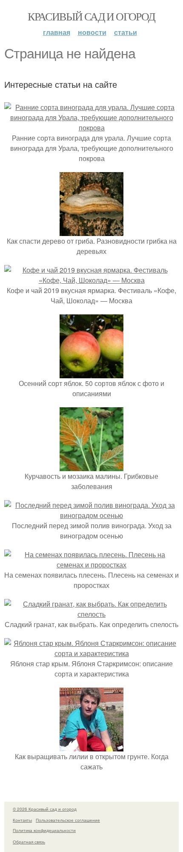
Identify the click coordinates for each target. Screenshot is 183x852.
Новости (92, 32)
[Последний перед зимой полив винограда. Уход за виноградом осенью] (91, 515)
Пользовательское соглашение (68, 820)
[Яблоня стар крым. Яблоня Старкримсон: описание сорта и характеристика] (91, 653)
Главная (56, 32)
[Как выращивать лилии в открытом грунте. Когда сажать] (91, 746)
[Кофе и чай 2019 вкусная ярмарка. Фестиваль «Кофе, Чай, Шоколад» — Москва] (91, 280)
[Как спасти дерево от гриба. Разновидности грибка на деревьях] (91, 231)
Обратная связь (29, 842)
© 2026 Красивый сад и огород (45, 809)
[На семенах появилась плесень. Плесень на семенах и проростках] (91, 565)
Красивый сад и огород (91, 16)
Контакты (22, 820)
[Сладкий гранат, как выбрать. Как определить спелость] (91, 614)
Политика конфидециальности (44, 830)
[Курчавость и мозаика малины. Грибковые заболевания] (91, 466)
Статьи (125, 32)
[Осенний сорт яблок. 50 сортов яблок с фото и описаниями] (91, 373)
